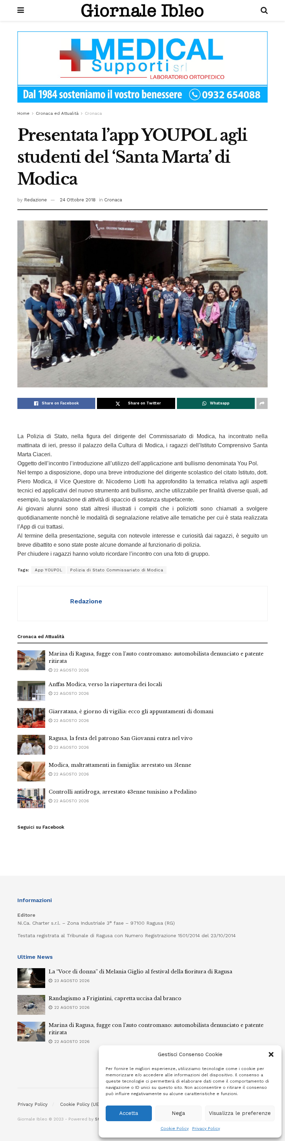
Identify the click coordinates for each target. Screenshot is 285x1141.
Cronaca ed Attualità (57, 113)
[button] (271, 1054)
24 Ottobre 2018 (78, 199)
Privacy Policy (206, 1128)
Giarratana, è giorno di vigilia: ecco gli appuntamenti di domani (131, 711)
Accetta (128, 1113)
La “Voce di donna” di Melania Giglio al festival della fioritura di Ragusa (140, 972)
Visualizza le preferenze (240, 1113)
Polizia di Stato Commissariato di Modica (116, 570)
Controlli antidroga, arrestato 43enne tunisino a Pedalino (123, 792)
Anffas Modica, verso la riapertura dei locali (105, 684)
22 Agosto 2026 (70, 670)
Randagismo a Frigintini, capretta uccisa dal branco (115, 998)
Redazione (35, 199)
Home (23, 113)
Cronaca (93, 113)
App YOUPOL (48, 570)
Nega (178, 1113)
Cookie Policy (175, 1128)
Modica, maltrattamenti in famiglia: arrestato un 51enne (120, 765)
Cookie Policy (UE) (80, 1104)
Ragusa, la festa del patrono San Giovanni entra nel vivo (121, 738)
